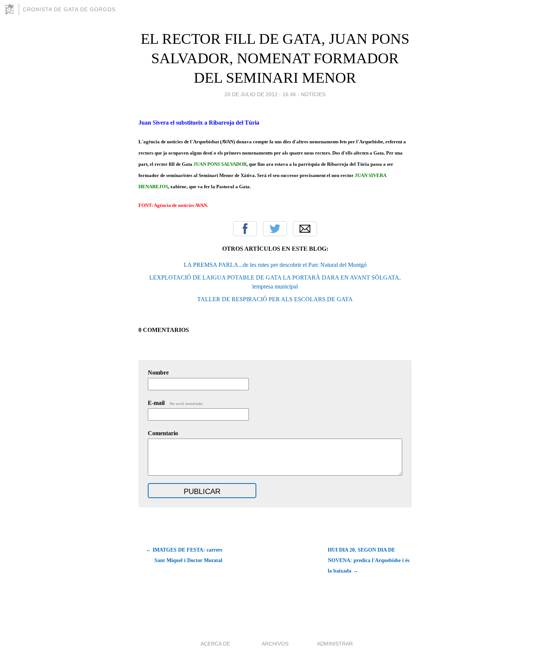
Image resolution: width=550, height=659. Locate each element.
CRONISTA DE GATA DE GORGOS (69, 9)
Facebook (245, 228)
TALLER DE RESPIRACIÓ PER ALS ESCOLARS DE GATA (275, 299)
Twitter (275, 228)
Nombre (158, 372)
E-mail (176, 403)
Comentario (163, 433)
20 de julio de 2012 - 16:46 (260, 94)
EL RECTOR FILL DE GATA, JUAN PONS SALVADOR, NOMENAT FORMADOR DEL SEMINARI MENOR (275, 58)
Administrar (335, 644)
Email (305, 228)
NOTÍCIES (313, 94)
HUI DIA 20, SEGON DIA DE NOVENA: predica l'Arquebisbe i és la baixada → (368, 560)
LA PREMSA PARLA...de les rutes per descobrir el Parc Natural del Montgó (275, 265)
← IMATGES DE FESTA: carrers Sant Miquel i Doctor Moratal (184, 555)
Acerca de (215, 644)
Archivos (275, 644)
